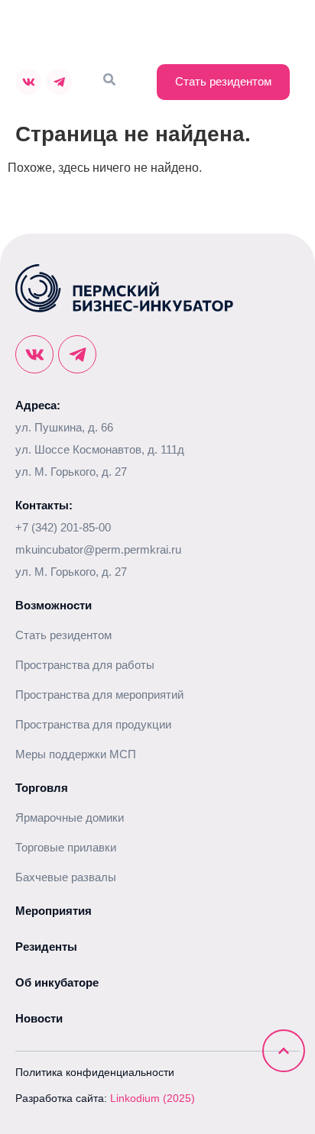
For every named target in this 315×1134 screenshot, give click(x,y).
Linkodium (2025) (152, 1098)
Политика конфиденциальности (94, 1072)
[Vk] (28, 82)
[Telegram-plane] (59, 82)
